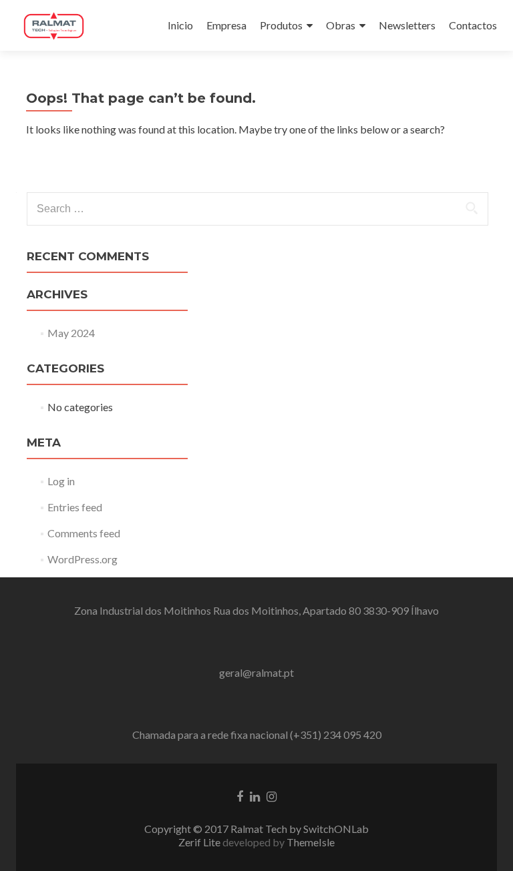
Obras (340, 25)
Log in (61, 481)
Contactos (473, 25)
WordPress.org (82, 559)
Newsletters (407, 25)
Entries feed (74, 507)
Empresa (226, 25)
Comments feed (83, 533)
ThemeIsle (311, 842)
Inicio (180, 25)
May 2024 (71, 332)
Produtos (281, 25)
